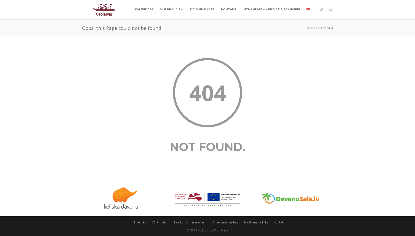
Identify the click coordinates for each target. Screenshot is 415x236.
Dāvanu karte (202, 9)
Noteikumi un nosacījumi (189, 222)
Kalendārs (144, 9)
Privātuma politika (255, 222)
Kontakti (229, 9)
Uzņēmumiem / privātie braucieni (272, 9)
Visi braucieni (172, 9)
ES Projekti (159, 222)
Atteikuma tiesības (225, 222)
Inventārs (140, 222)
